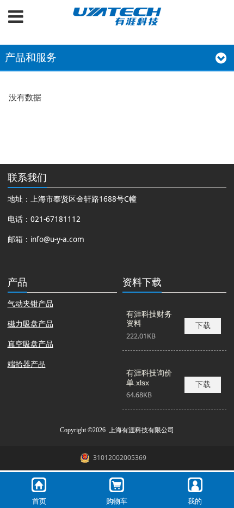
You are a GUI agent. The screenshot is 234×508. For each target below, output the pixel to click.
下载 (203, 325)
